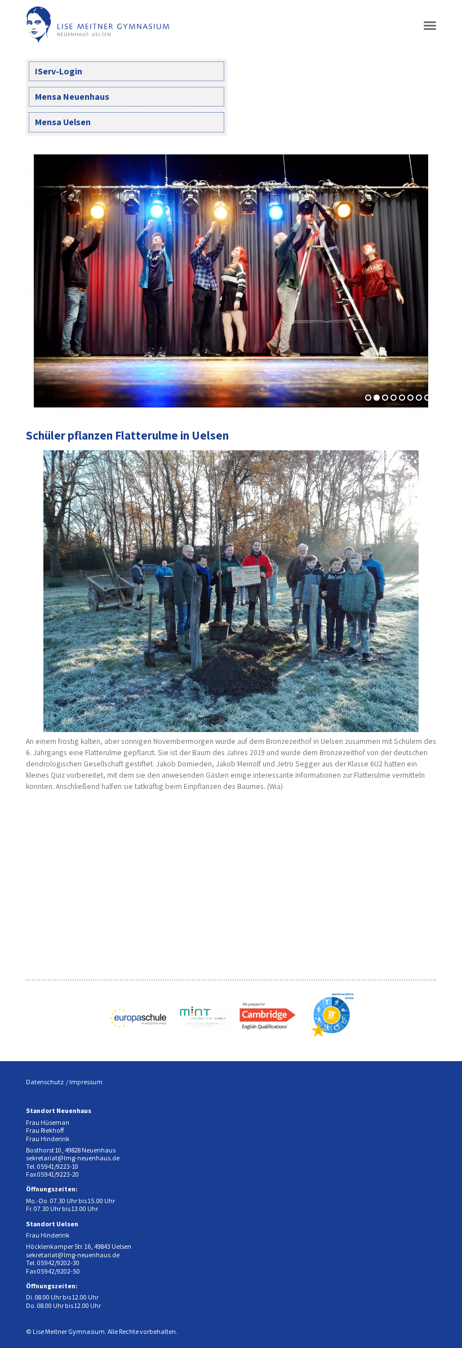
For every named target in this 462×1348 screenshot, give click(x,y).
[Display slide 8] (427, 397)
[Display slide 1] (368, 397)
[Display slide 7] (419, 397)
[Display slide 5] (402, 397)
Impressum (86, 1081)
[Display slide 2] (377, 397)
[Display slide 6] (410, 397)
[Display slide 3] (385, 397)
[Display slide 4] (393, 397)
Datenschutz (45, 1081)
